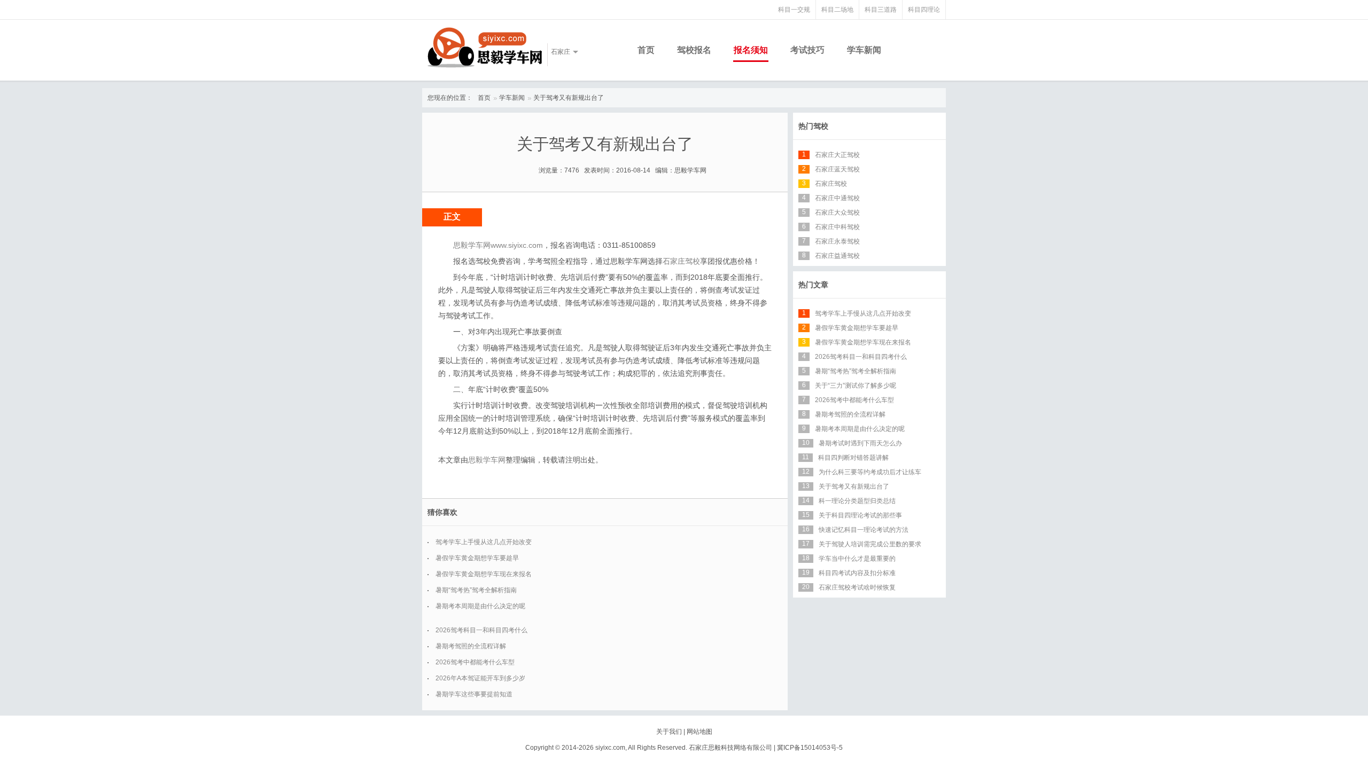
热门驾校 (813, 126)
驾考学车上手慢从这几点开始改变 (484, 542)
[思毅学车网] (485, 47)
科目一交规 (794, 9)
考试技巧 (807, 49)
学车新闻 (864, 49)
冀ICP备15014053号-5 (810, 747)
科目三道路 (881, 9)
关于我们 (669, 731)
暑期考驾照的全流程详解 (471, 646)
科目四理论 (924, 9)
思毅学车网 (487, 460)
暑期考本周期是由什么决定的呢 (480, 606)
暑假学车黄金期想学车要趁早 (477, 558)
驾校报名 (694, 49)
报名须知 (751, 49)
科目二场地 (837, 9)
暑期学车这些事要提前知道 (474, 694)
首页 (646, 49)
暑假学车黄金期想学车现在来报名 (484, 574)
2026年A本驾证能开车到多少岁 (480, 678)
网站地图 (699, 731)
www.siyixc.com (517, 245)
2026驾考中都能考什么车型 (475, 662)
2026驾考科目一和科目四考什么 (481, 630)
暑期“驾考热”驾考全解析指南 (476, 590)
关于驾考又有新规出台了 (568, 97)
